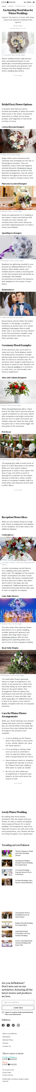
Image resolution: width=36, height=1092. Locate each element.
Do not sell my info (8, 1070)
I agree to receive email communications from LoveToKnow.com (19, 1013)
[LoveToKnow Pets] (9, 1063)
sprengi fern (10, 463)
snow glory (11, 699)
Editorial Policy (7, 1040)
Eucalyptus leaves (24, 168)
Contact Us (6, 1046)
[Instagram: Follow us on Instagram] (18, 1025)
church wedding (14, 367)
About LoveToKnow (9, 1034)
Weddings (11, 6)
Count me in (18, 1008)
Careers (5, 1043)
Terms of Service (7, 1075)
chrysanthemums (14, 409)
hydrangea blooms (9, 637)
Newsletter (6, 1037)
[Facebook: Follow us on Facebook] (3, 1025)
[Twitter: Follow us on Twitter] (8, 1025)
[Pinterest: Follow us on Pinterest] (13, 1025)
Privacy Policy (6, 1072)
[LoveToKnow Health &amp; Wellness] (9, 1058)
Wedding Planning (20, 6)
